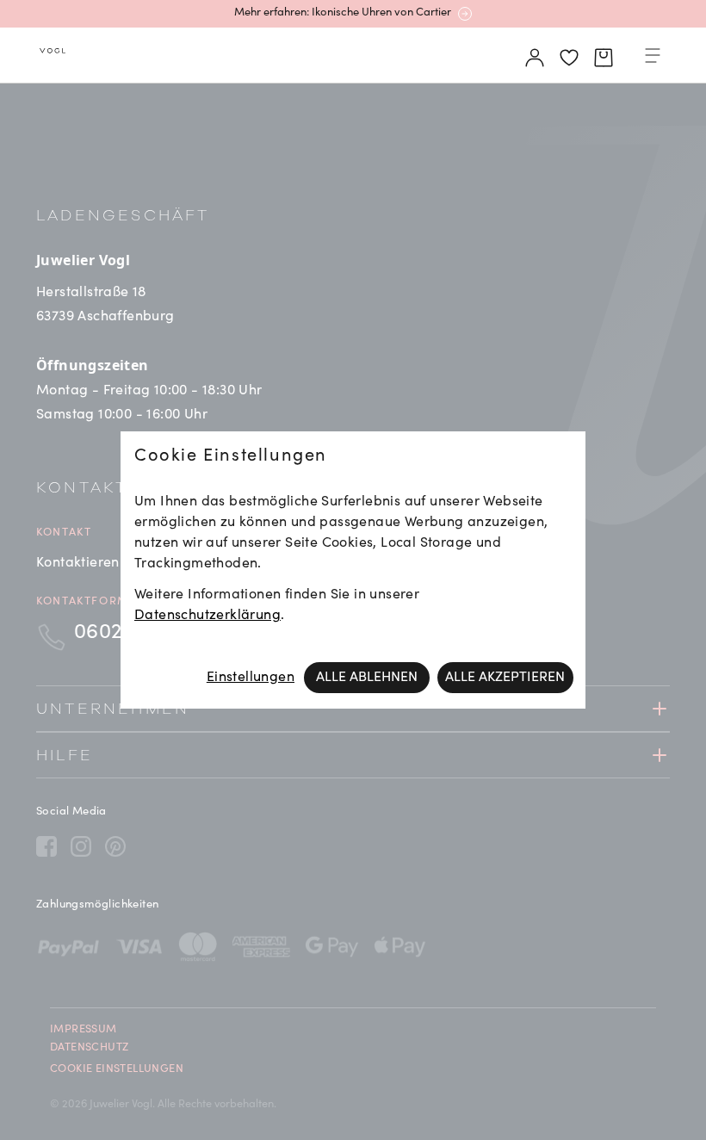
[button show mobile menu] (652, 58)
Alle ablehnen (367, 678)
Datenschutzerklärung (207, 616)
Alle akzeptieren (505, 678)
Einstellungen (250, 678)
